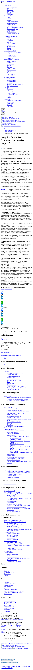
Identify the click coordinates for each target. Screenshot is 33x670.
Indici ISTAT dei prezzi (13, 417)
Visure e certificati (11, 61)
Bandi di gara (10, 102)
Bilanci (9, 65)
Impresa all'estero (11, 14)
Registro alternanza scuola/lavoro (15, 84)
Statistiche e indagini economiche (15, 413)
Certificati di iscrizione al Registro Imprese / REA (19, 498)
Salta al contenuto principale (8, 1)
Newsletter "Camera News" (11, 589)
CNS (8, 53)
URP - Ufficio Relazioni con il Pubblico (14, 591)
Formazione (10, 8)
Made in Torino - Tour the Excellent (19, 449)
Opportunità (10, 10)
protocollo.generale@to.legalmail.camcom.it (12, 619)
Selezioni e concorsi (9, 608)
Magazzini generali (12, 526)
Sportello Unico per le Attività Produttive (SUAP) (19, 494)
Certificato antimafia (12, 499)
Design (9, 18)
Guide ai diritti (10, 548)
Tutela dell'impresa (8, 552)
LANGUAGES (16, 126)
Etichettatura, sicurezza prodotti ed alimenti (15, 522)
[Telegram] (16, 305)
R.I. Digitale (10, 58)
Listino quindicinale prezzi (13, 533)
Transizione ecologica (12, 23)
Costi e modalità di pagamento (14, 504)
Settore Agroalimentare (13, 433)
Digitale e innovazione (12, 21)
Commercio (10, 75)
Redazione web (11, 377)
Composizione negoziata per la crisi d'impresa (18, 558)
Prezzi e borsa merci (9, 532)
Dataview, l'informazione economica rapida (18, 411)
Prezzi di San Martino (12, 539)
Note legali (6, 571)
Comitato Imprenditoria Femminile (16, 457)
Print (5, 358)
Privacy (6, 575)
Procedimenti (7, 609)
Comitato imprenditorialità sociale (15, 458)
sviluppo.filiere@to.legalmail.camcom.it (11, 355)
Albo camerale (10, 103)
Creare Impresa (8, 5)
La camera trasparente (9, 601)
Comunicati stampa (12, 91)
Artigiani (9, 67)
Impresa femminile (11, 30)
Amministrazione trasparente (14, 100)
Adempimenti (10, 11)
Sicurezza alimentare (12, 523)
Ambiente (9, 72)
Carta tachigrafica (11, 56)
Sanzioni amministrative (13, 554)
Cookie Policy (7, 574)
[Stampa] (1, 326)
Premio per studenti (12, 81)
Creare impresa (7, 396)
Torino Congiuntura (12, 414)
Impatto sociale (11, 24)
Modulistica (7, 611)
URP (8, 90)
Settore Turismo (8, 131)
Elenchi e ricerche (11, 70)
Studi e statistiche (11, 32)
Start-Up (9, 13)
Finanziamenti (10, 34)
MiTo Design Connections (17, 444)
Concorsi (9, 105)
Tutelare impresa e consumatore (12, 36)
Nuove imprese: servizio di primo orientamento (19, 397)
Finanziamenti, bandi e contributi (15, 430)
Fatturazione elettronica (13, 477)
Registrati (6, 115)
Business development (12, 29)
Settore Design (10, 454)
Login (2, 115)
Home (5, 128)
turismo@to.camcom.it (6, 289)
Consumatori (10, 40)
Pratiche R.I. (10, 62)
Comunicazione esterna (13, 379)
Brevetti (9, 42)
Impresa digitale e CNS (10, 51)
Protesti (9, 48)
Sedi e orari (10, 89)
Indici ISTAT (10, 39)
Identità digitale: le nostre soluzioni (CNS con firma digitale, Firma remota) (18, 473)
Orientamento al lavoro (9, 77)
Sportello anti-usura (12, 560)
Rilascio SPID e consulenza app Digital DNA (18, 471)
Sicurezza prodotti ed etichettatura (15, 525)
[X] (16, 295)
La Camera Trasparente (10, 484)
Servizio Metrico (8, 551)
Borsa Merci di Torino (12, 535)
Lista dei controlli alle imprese (14, 527)
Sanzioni (9, 71)
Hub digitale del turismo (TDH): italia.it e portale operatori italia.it (20, 437)
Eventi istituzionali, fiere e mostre (15, 386)
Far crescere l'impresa (9, 15)
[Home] (3, 111)
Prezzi (8, 37)
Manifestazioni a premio (13, 557)
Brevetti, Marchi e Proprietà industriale (13, 520)
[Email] (16, 300)
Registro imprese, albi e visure (11, 59)
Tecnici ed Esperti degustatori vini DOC (14, 426)
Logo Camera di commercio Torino (13, 592)
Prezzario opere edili (12, 536)
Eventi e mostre (11, 93)
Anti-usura (9, 49)
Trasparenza (7, 99)
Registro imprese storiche (13, 511)
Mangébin (12, 445)
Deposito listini (11, 538)
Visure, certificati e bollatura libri (12, 492)
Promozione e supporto (10, 130)
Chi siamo (6, 87)
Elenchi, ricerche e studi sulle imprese (16, 507)
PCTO (8, 78)
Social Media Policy (9, 572)
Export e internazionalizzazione (15, 27)
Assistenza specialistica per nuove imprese (17, 399)
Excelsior (9, 83)
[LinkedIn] (16, 297)
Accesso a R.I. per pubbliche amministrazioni (18, 505)
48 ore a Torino (14, 451)
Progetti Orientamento (12, 86)
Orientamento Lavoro (9, 364)
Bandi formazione (11, 80)
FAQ (5, 588)
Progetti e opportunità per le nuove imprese (18, 400)
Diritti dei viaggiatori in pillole (14, 544)
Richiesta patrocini (11, 385)
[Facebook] (16, 292)
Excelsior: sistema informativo (14, 416)
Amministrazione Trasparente (11, 602)
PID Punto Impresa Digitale (14, 52)
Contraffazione (11, 43)
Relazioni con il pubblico (13, 376)
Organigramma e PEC (9, 606)
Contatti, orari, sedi (12, 374)
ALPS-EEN (10, 26)
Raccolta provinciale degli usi (14, 549)
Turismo (9, 20)
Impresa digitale (8, 469)
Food (8, 17)
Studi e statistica (8, 407)
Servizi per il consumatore (10, 541)
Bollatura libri (10, 64)
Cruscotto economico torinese (14, 409)
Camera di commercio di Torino (15, 373)
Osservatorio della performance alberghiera (21, 452)
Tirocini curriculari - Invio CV (14, 380)
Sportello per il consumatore (14, 542)
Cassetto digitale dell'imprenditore (15, 496)
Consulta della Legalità (13, 389)
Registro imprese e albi (9, 491)
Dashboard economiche (13, 33)
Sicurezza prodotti (11, 46)
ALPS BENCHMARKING (14, 422)
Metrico (9, 45)
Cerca (2, 112)
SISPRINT (10, 423)
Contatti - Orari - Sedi (9, 583)
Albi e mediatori (11, 74)
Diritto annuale (11, 68)
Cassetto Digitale (11, 55)
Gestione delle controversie (14, 561)
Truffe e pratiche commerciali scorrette (16, 387)
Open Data (10, 106)
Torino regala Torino (15, 439)
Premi (8, 96)
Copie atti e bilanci (11, 501)
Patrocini (9, 97)
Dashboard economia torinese (14, 410)
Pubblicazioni (10, 383)
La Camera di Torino (12, 94)
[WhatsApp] (16, 302)
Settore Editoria (11, 455)
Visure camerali (11, 495)
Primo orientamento (12, 7)
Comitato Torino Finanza (13, 460)
